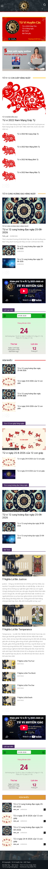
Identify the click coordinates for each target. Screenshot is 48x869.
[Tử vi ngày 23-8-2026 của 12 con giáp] (8, 474)
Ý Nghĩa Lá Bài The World (26, 673)
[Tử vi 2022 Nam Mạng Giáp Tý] (24, 98)
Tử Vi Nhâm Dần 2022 (10, 117)
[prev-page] (3, 185)
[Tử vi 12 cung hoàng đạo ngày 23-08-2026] (8, 263)
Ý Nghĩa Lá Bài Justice (14, 579)
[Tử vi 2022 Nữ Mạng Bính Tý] (8, 163)
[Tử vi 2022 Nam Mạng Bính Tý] (8, 151)
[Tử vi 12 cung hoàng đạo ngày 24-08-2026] (8, 250)
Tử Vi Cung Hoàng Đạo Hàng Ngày (15, 226)
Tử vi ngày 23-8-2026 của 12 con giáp (31, 471)
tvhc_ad (5, 236)
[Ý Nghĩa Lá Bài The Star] (8, 688)
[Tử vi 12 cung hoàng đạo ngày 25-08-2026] (24, 211)
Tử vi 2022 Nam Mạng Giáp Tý (18, 120)
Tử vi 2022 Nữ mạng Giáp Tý (28, 134)
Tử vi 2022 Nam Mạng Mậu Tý (28, 172)
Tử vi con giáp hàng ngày (10, 449)
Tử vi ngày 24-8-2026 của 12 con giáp (31, 459)
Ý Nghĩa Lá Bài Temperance (17, 629)
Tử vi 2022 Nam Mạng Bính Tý (28, 147)
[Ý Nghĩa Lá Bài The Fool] (8, 664)
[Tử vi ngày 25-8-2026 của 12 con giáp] (8, 381)
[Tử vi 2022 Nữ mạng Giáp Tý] (8, 138)
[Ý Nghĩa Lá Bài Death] (8, 700)
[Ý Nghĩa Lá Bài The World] (8, 676)
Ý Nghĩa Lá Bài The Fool (25, 661)
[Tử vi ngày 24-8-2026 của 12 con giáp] (8, 407)
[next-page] (7, 185)
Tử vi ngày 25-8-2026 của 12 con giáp (22, 453)
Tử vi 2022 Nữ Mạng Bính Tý (27, 159)
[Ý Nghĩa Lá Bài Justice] (24, 565)
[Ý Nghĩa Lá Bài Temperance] (24, 616)
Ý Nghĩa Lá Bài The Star (25, 685)
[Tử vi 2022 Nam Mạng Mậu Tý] (8, 176)
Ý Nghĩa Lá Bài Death (24, 697)
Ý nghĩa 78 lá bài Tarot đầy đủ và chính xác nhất (17, 575)
